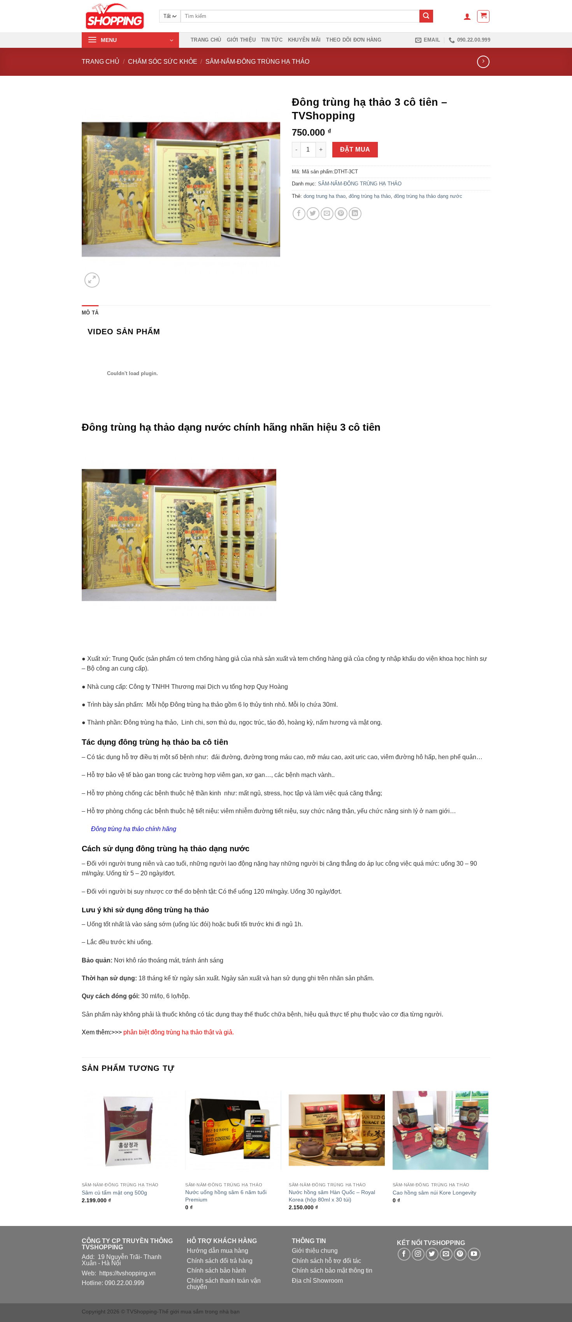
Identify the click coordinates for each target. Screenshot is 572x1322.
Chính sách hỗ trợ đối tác (326, 1260)
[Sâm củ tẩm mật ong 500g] (130, 1131)
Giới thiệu (241, 40)
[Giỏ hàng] (483, 16)
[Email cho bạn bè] (327, 213)
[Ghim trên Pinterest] (341, 213)
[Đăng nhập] (467, 16)
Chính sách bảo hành (216, 1270)
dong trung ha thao (325, 196)
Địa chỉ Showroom (317, 1280)
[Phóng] (92, 280)
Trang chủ (206, 40)
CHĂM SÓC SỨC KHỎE (162, 61)
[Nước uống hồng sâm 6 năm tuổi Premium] (233, 1131)
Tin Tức (271, 40)
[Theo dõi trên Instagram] (418, 1254)
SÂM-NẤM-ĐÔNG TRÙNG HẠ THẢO (257, 61)
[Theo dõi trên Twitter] (432, 1254)
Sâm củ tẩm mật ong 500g (114, 1192)
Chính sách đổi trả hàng (220, 1260)
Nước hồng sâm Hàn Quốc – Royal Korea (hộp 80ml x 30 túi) (332, 1196)
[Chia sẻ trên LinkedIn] (355, 213)
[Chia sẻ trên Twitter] (313, 213)
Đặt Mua (355, 149)
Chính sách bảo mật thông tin (332, 1270)
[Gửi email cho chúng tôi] (446, 1254)
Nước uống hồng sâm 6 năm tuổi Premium (226, 1196)
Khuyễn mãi (304, 40)
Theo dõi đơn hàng (353, 40)
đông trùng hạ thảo (370, 196)
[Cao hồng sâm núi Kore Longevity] (441, 1131)
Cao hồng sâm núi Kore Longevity (434, 1192)
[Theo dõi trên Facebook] (404, 1254)
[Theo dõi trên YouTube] (474, 1254)
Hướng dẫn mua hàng (217, 1250)
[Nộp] (426, 16)
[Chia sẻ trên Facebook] (299, 213)
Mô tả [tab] (90, 313)
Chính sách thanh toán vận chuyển (224, 1283)
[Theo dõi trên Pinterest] (460, 1254)
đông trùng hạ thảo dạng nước (428, 196)
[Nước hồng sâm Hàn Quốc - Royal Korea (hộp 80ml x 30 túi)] (337, 1131)
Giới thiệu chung (315, 1250)
